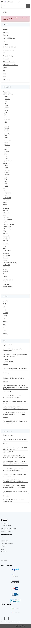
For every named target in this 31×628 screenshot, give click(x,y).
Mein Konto (6, 32)
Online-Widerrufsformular (9, 47)
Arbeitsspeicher (7, 250)
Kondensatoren (7, 226)
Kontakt (5, 67)
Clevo (6, 110)
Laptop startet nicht (8, 361)
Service (5, 202)
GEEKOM (5, 301)
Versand (5, 41)
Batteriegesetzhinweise (9, 61)
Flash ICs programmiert (9, 224)
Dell (6, 112)
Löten (4, 282)
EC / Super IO (6, 217)
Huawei (7, 124)
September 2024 (7, 345)
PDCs (4, 231)
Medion (7, 128)
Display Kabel (6, 255)
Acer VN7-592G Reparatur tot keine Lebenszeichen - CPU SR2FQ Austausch (13, 407)
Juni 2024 (5, 373)
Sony (6, 149)
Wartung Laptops (7, 435)
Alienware (7, 98)
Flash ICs (5, 222)
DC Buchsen (6, 253)
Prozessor (5, 271)
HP (5, 121)
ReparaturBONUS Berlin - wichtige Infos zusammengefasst (13, 349)
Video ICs (5, 240)
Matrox (6, 177)
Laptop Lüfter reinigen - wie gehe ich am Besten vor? (15, 369)
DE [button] (19, 1)
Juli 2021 (5, 417)
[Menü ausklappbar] (2, 1)
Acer (6, 96)
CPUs (4, 215)
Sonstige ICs (6, 235)
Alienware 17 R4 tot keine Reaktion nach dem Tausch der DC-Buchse (14, 402)
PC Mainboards (7, 197)
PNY (6, 183)
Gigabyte (7, 119)
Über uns (5, 35)
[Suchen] (28, 6)
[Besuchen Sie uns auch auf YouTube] (6, 618)
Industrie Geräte (7, 193)
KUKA (6, 195)
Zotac (6, 186)
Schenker (7, 147)
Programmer (6, 284)
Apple (6, 101)
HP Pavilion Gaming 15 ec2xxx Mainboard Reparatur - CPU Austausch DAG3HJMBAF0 (14, 377)
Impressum (6, 58)
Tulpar (6, 154)
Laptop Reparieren (9, 160)
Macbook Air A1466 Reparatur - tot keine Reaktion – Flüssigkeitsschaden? (13, 396)
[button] (23, 1)
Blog (4, 70)
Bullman (7, 108)
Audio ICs (5, 210)
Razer (6, 142)
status (4, 76)
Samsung (7, 144)
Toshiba (7, 151)
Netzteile (5, 269)
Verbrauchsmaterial (8, 286)
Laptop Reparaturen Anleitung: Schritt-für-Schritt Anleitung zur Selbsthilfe (15, 355)
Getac (6, 117)
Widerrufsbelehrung (8, 56)
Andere (5, 204)
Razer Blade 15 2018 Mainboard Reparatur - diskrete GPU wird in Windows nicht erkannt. (14, 413)
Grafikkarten (6, 163)
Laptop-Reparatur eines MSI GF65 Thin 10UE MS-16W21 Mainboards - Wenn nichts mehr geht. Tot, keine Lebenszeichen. (15, 387)
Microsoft (7, 131)
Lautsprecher (6, 264)
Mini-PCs (5, 188)
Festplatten (6, 260)
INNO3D (7, 174)
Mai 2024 (5, 381)
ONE (6, 137)
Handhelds (5, 200)
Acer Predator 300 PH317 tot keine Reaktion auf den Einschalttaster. (15, 422)
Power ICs (5, 233)
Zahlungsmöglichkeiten (9, 38)
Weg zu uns (6, 79)
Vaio (6, 156)
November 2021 (7, 391)
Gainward (7, 170)
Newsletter (5, 44)
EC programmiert (7, 219)
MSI (6, 135)
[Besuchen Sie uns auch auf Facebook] (3, 618)
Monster (7, 133)
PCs (4, 190)
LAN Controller (6, 228)
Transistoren (6, 238)
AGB (4, 53)
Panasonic (7, 140)
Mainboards (6, 267)
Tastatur (5, 276)
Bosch (6, 105)
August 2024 (6, 359)
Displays (5, 257)
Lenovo (7, 126)
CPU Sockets (6, 212)
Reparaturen (6, 443)
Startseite (5, 29)
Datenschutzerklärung (8, 50)
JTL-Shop (22, 626)
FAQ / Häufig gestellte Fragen (10, 64)
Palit (6, 181)
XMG (6, 158)
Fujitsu (6, 114)
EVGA (6, 167)
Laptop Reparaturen (8, 94)
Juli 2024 (5, 364)
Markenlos (5, 312)
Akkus (4, 246)
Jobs (4, 73)
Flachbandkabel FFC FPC (9, 262)
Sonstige (5, 273)
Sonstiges (5, 495)
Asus (6, 103)
